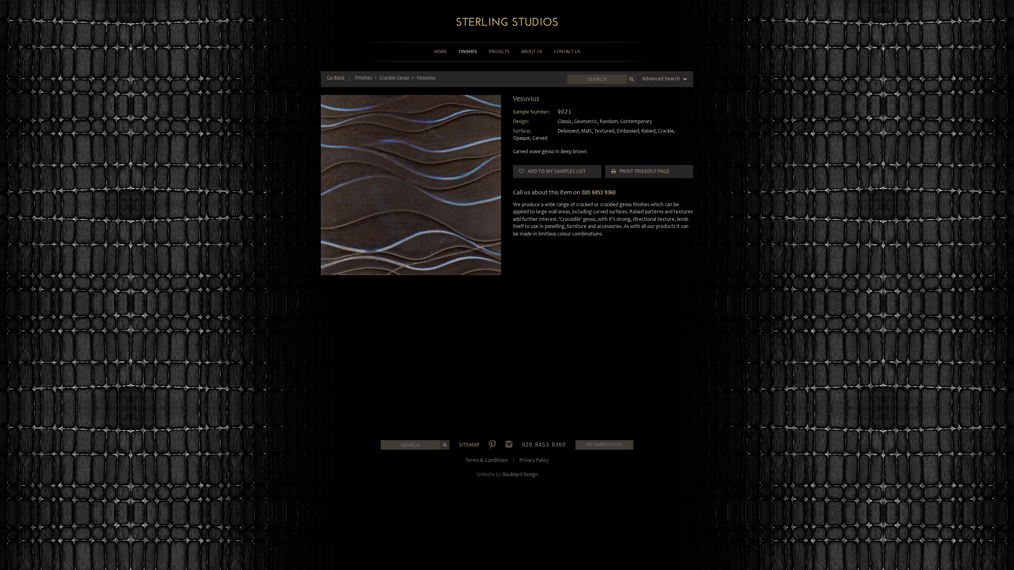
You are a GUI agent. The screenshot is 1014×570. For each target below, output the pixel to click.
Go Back (335, 78)
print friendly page (642, 171)
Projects (499, 51)
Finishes (468, 51)
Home (440, 51)
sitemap (469, 445)
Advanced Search (661, 79)
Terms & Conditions (486, 460)
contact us (567, 51)
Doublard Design (520, 474)
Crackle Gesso (394, 78)
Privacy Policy (534, 460)
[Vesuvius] (411, 185)
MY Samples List (604, 444)
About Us (531, 51)
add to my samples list (555, 171)
